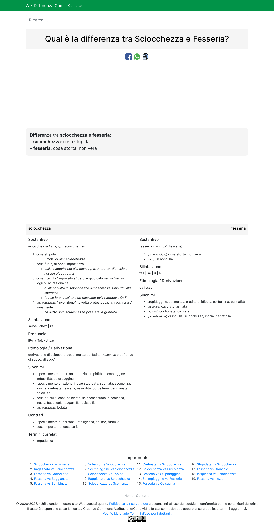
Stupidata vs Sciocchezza (216, 464)
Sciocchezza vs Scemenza (108, 483)
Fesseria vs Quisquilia (159, 483)
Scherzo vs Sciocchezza (106, 464)
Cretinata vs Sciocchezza (162, 464)
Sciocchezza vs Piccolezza (163, 469)
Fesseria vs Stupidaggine (161, 474)
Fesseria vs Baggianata (51, 479)
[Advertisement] (137, 98)
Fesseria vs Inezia (210, 479)
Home (128, 496)
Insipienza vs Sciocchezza (217, 474)
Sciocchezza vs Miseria (51, 464)
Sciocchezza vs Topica (105, 474)
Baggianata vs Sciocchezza (109, 479)
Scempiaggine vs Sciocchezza (111, 469)
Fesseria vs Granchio (212, 469)
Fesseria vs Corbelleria (51, 474)
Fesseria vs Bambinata (51, 483)
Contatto (75, 6)
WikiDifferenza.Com (44, 5)
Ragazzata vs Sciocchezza (54, 469)
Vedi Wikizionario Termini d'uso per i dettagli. (137, 513)
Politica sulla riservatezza (128, 504)
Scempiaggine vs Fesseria (162, 479)
